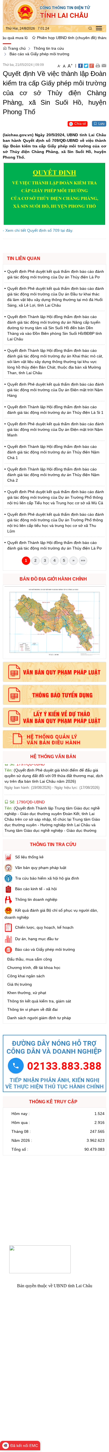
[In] (97, 65)
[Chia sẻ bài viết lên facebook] (80, 65)
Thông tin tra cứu (49, 48)
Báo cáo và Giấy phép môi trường (39, 54)
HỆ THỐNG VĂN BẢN (53, 756)
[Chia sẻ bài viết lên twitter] (86, 65)
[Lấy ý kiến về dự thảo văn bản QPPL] (54, 718)
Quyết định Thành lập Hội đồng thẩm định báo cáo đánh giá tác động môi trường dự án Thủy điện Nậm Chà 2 (53, 475)
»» (83, 560)
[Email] (103, 65)
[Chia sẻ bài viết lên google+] (91, 65)
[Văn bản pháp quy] (54, 672)
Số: (26, 788)
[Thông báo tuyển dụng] (54, 695)
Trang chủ (16, 48)
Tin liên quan (23, 258)
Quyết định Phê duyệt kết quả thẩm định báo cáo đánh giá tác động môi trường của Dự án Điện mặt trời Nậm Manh (55, 429)
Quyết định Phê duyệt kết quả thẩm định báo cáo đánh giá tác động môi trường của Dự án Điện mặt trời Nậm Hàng (55, 390)
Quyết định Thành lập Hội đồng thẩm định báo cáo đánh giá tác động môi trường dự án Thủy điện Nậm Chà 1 (53, 452)
